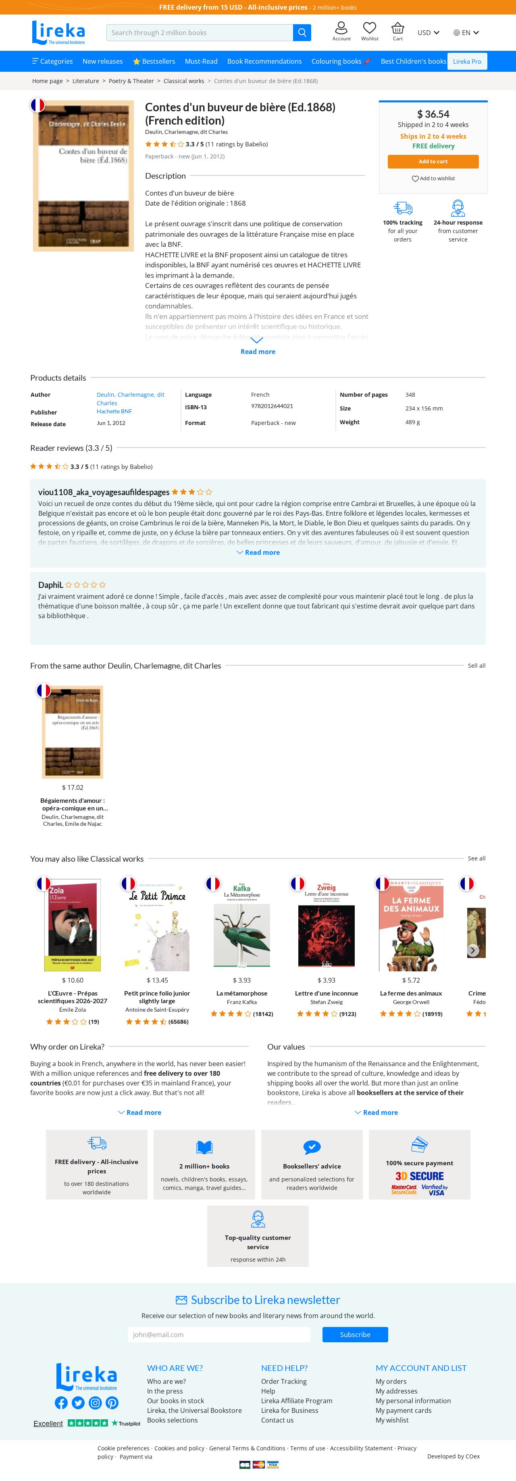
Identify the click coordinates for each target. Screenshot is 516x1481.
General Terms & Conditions (247, 1448)
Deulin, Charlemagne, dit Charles (186, 131)
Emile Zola (72, 1009)
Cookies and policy (179, 1448)
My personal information (413, 1400)
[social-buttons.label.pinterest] (112, 1403)
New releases (103, 61)
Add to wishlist (437, 178)
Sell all (477, 665)
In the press (165, 1391)
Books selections (172, 1420)
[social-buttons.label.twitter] (78, 1403)
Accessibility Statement (361, 1448)
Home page (47, 81)
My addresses (397, 1391)
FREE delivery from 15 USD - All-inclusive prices (233, 7)
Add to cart (433, 161)
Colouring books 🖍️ (341, 61)
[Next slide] (472, 950)
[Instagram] (95, 1403)
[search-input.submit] (302, 32)
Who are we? (166, 1381)
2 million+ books (335, 7)
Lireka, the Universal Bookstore (194, 1410)
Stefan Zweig (326, 1001)
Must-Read (201, 61)
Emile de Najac (83, 823)
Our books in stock (175, 1400)
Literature (86, 81)
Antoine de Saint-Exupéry (157, 1009)
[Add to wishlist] (101, 690)
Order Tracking (284, 1381)
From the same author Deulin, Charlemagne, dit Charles (125, 665)
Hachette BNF (114, 411)
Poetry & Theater (131, 81)
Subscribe (355, 1334)
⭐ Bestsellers (154, 61)
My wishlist (392, 1420)
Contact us (277, 1420)
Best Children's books (414, 61)
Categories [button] (56, 61)
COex (473, 1456)
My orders (391, 1381)
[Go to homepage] (58, 33)
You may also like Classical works (87, 858)
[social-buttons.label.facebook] (61, 1403)
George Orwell (411, 1001)
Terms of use (307, 1448)
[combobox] (199, 32)
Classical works (184, 81)
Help (268, 1391)
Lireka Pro (467, 61)
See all (477, 858)
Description (165, 175)
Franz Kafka (242, 1001)
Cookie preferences (124, 1448)
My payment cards (404, 1410)
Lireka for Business (289, 1410)
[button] (149, 144)
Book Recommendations (264, 61)
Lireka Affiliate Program (297, 1400)
